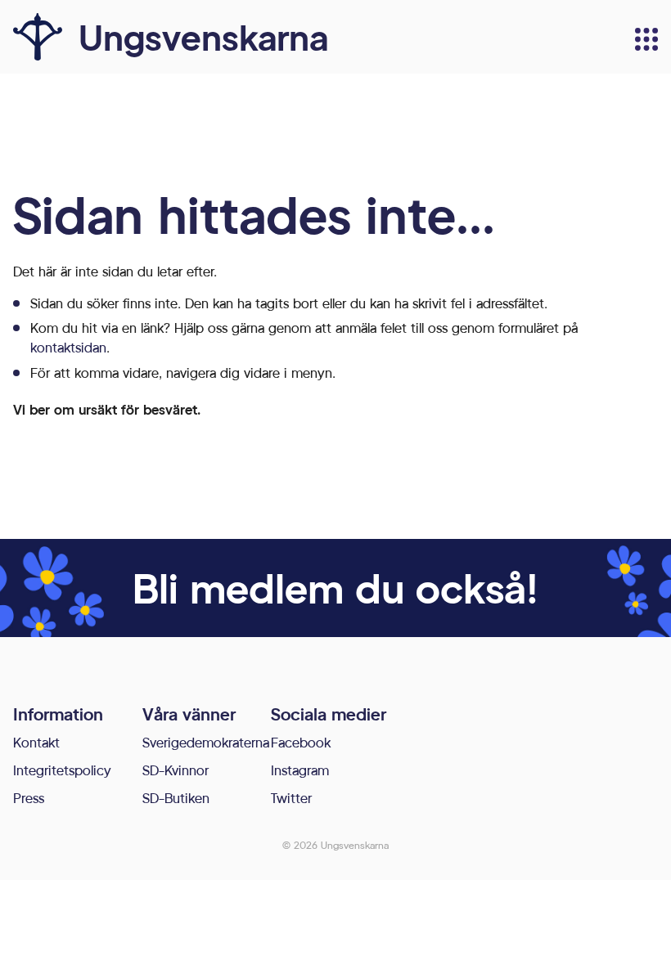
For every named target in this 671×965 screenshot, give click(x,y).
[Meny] (646, 39)
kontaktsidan (68, 347)
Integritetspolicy (62, 770)
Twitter (291, 797)
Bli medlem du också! (335, 588)
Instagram (300, 770)
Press (28, 797)
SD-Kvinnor (175, 770)
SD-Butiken (175, 797)
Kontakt (36, 742)
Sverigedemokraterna (205, 742)
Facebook (301, 742)
